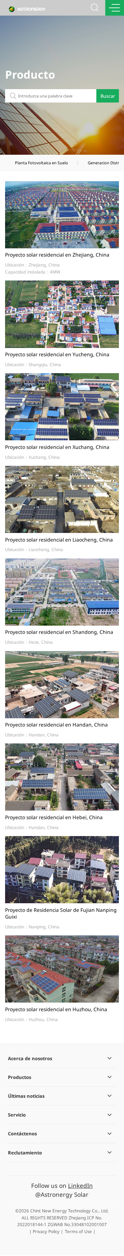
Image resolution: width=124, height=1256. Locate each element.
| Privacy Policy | (46, 1231)
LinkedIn (80, 1185)
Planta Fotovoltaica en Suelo (41, 163)
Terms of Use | (80, 1231)
